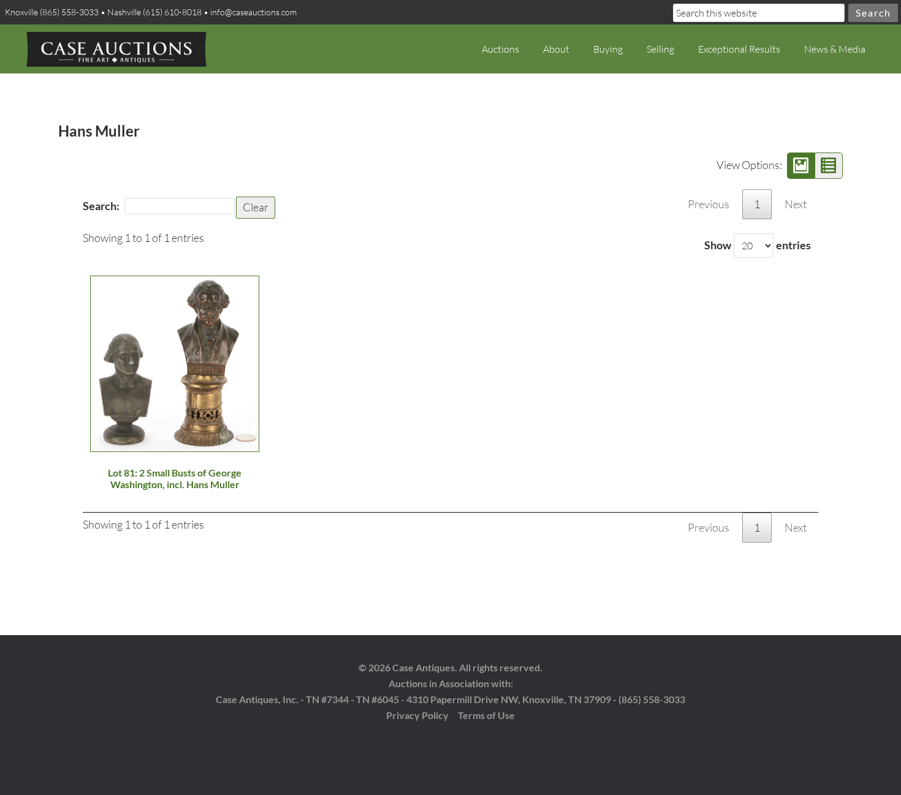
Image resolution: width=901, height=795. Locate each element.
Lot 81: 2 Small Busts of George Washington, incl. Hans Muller (174, 478)
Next (796, 204)
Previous (708, 204)
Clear (255, 207)
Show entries (757, 245)
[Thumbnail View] (801, 166)
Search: (101, 206)
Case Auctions (116, 48)
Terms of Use (486, 715)
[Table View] (829, 166)
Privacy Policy (417, 715)
